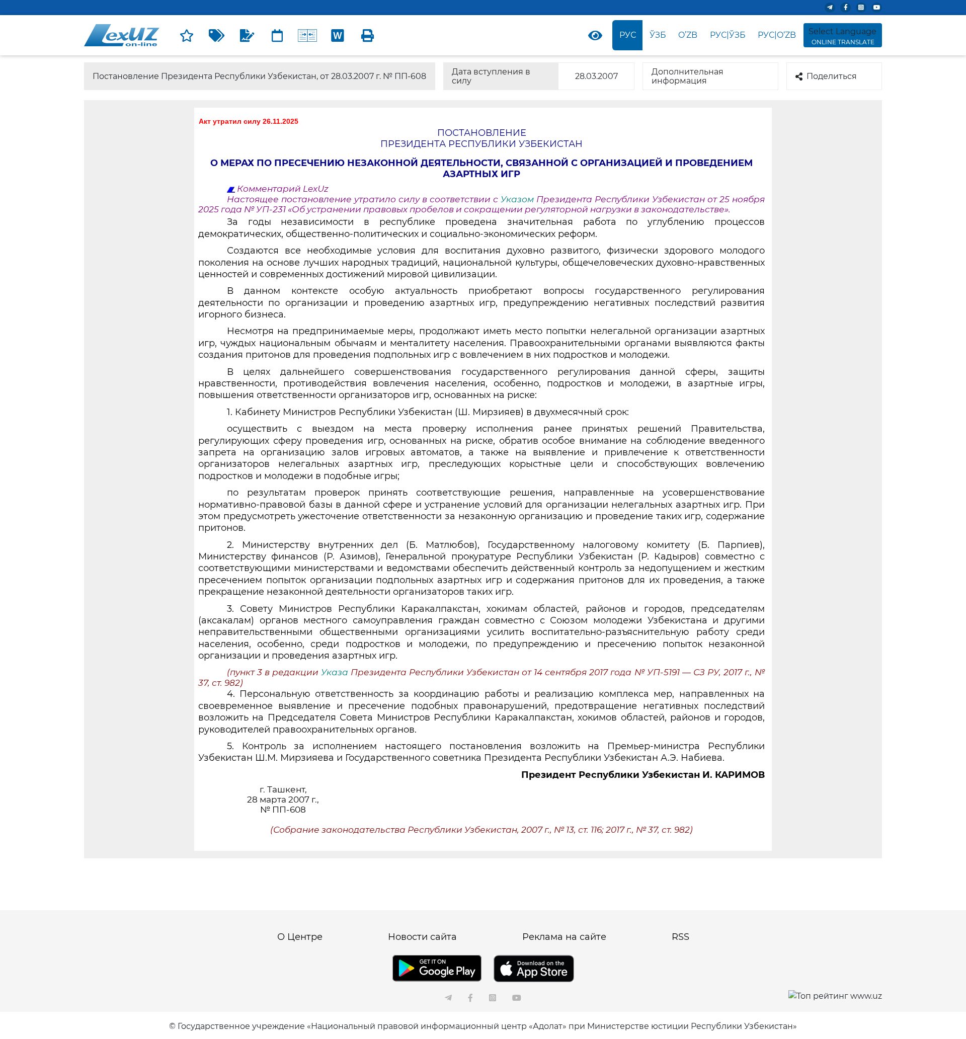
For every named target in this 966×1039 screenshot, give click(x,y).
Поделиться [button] (832, 76)
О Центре (300, 936)
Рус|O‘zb (777, 35)
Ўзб (658, 35)
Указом (518, 199)
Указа (336, 672)
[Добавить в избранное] (187, 35)
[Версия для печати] (368, 35)
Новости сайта (422, 936)
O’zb (687, 35)
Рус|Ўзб (728, 35)
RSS (680, 936)
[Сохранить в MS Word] (338, 35)
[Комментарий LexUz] (247, 35)
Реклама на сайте (564, 936)
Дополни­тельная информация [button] (687, 76)
